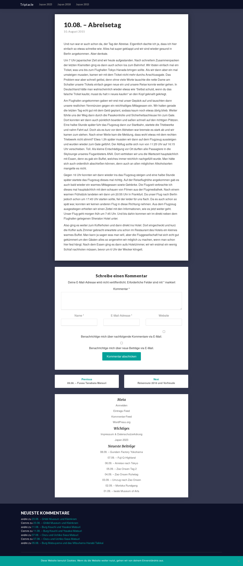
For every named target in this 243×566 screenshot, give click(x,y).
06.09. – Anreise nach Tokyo (121, 463)
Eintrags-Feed (121, 411)
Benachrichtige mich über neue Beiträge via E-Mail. (121, 348)
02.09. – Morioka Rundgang (121, 485)
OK (167, 560)
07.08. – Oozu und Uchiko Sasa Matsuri (55, 535)
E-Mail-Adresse (121, 315)
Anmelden (121, 405)
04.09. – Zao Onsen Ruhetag (121, 474)
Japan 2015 (82, 4)
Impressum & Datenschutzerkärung (121, 434)
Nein (173, 560)
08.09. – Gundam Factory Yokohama (121, 452)
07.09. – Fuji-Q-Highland (122, 457)
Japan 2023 (45, 4)
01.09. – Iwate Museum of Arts (121, 491)
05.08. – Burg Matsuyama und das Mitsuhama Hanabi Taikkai (67, 543)
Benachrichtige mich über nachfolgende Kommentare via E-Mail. (121, 336)
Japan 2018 (64, 4)
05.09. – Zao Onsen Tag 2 (122, 469)
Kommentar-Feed (121, 416)
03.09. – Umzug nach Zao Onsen (121, 480)
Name (79, 315)
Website (164, 315)
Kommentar (121, 289)
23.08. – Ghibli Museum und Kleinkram (54, 519)
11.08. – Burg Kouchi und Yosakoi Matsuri (56, 527)
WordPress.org (121, 422)
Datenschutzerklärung (190, 560)
